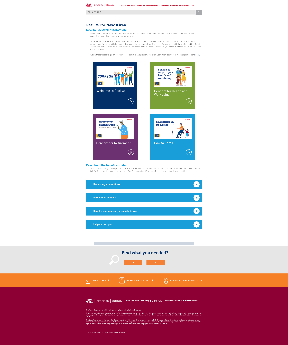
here (197, 55)
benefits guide (100, 169)
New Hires (174, 6)
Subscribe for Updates (184, 280)
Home (123, 6)
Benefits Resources (186, 6)
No (155, 262)
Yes (133, 262)
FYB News (131, 6)
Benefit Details (152, 6)
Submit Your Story (139, 280)
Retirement (165, 6)
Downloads (99, 280)
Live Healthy (140, 6)
